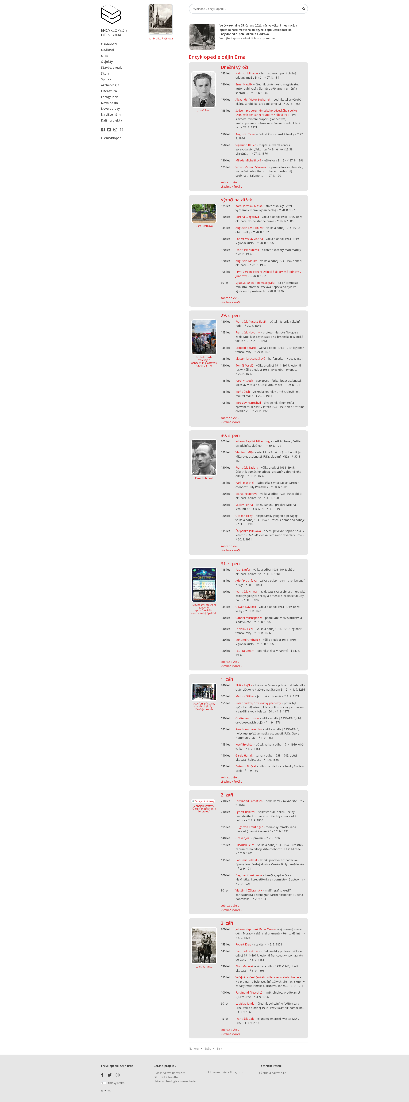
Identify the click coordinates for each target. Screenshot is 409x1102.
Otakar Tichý (244, 516)
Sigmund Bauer (245, 145)
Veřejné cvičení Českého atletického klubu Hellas (267, 977)
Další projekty (111, 120)
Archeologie (110, 85)
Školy (105, 73)
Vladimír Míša (244, 452)
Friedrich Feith (245, 845)
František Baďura (246, 467)
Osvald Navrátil (245, 607)
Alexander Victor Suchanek (252, 99)
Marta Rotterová (246, 494)
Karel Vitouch (244, 381)
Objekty (107, 61)
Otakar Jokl (242, 838)
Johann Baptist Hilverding (252, 441)
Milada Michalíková (248, 160)
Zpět (207, 1048)
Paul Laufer (242, 569)
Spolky (106, 79)
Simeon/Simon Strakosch (251, 167)
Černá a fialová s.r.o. (273, 1073)
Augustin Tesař (245, 134)
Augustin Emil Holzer (249, 228)
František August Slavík (250, 321)
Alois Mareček (244, 966)
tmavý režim (116, 1083)
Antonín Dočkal (245, 766)
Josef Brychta (244, 744)
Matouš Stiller (244, 696)
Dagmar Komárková (248, 875)
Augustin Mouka (246, 261)
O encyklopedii (112, 138)
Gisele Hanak (244, 755)
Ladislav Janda (245, 1003)
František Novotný (247, 332)
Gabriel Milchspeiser (248, 618)
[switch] (104, 1082)
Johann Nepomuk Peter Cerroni (256, 929)
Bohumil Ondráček (247, 640)
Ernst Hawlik (243, 84)
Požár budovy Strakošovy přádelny (258, 703)
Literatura (109, 91)
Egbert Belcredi (245, 812)
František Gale (244, 1019)
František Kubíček (247, 250)
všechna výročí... (231, 186)
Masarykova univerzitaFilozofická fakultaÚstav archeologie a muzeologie (175, 1077)
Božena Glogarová (247, 217)
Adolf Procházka (246, 580)
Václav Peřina (244, 505)
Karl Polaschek (245, 483)
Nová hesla (109, 103)
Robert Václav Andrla (249, 239)
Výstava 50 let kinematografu (255, 283)
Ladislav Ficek (244, 629)
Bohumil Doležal (246, 860)
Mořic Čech (242, 392)
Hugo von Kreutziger (249, 827)
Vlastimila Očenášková (250, 358)
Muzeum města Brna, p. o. (225, 1072)
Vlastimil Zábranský (248, 890)
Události (107, 50)
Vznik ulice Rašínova (161, 38)
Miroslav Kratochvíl (248, 403)
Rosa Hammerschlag (248, 729)
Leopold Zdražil (245, 348)
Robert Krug (243, 944)
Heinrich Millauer (246, 73)
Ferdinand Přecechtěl (249, 992)
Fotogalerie (110, 97)
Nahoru (194, 1048)
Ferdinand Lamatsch (249, 801)
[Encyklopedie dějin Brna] (122, 129)
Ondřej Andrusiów (247, 718)
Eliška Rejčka (243, 685)
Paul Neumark (244, 651)
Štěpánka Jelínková (248, 531)
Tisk (219, 1048)
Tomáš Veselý (244, 365)
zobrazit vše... (230, 182)
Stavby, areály (111, 67)
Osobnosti (109, 44)
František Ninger (246, 591)
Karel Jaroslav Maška (249, 206)
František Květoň (246, 951)
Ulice (104, 56)
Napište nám (111, 114)
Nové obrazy (110, 108)
